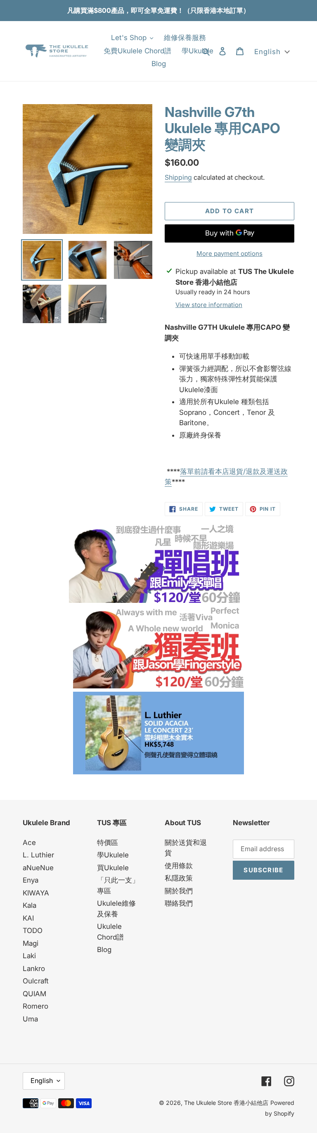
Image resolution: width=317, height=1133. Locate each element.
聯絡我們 (179, 903)
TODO (33, 930)
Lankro (34, 968)
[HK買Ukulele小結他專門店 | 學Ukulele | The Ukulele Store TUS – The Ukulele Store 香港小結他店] (154, 600)
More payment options (229, 253)
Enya (30, 880)
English (42, 1080)
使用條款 (179, 866)
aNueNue (38, 868)
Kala (29, 905)
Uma (30, 1019)
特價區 (107, 842)
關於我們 (179, 891)
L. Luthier (38, 855)
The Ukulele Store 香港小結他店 (226, 1102)
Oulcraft (36, 981)
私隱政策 (179, 878)
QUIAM (34, 994)
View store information (208, 305)
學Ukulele (113, 855)
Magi (30, 943)
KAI (28, 918)
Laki (29, 956)
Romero (35, 1006)
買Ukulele (113, 868)
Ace (29, 842)
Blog (104, 949)
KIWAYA (36, 893)
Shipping (178, 177)
